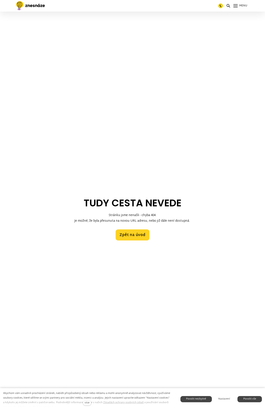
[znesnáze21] (30, 5)
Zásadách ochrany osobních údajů (123, 402)
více (87, 403)
